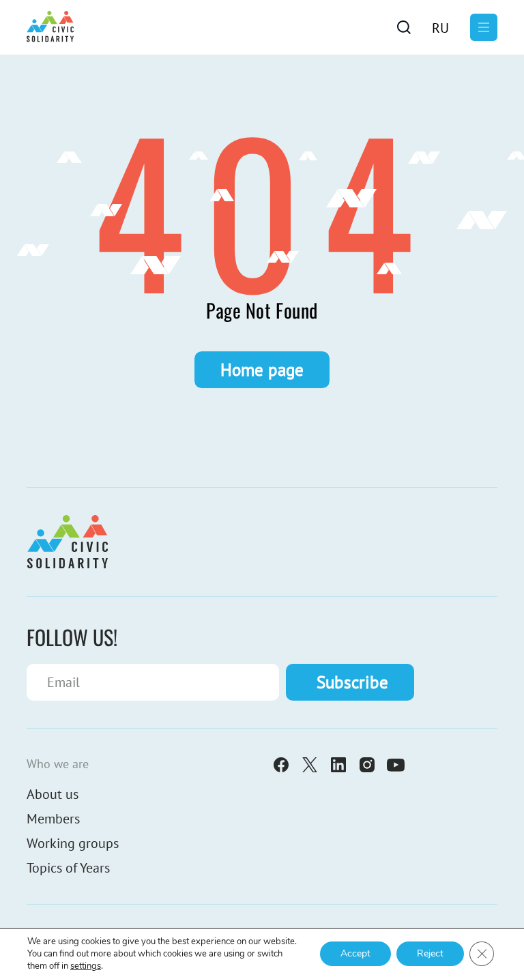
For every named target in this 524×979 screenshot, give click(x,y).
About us (52, 794)
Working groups (73, 843)
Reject (430, 953)
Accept (355, 953)
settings (85, 966)
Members (53, 819)
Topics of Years (68, 868)
